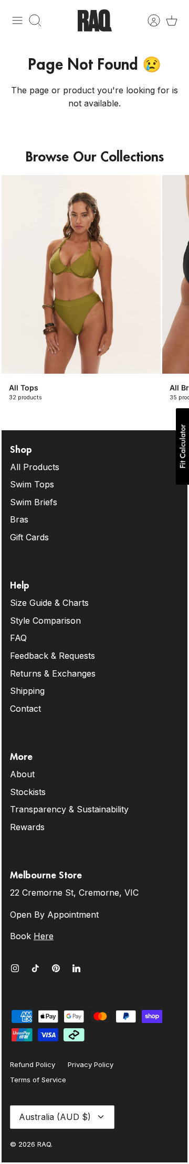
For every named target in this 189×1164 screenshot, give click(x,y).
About (22, 774)
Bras (19, 519)
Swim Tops (32, 484)
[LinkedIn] (76, 968)
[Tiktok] (35, 968)
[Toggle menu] (17, 20)
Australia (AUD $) (55, 1117)
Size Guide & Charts (49, 602)
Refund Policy (32, 1064)
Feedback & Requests (52, 655)
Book (32, 936)
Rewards (27, 827)
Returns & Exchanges (53, 673)
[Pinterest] (56, 968)
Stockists (28, 792)
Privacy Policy (90, 1064)
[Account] (148, 20)
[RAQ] (95, 20)
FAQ (18, 638)
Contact (25, 708)
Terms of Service (38, 1079)
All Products (34, 467)
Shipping (27, 691)
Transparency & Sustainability (69, 809)
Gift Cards (29, 537)
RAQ (44, 1144)
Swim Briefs (33, 502)
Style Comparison (45, 620)
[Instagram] (15, 968)
